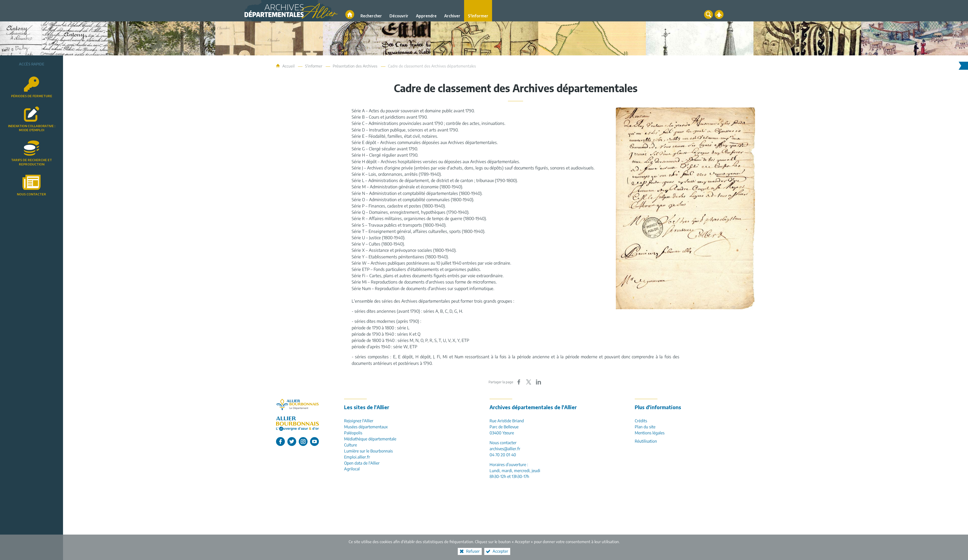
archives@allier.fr (505, 448)
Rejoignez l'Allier (358, 420)
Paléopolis (353, 432)
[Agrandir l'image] (685, 208)
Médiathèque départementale (370, 438)
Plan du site (645, 426)
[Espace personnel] (719, 14)
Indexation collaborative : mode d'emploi (31, 128)
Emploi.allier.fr (357, 457)
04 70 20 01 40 (503, 454)
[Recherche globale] (708, 14)
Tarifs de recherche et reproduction (31, 162)
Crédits (641, 420)
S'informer (313, 65)
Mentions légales (649, 432)
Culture (350, 444)
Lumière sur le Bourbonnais (368, 450)
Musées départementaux (366, 426)
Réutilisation (646, 441)
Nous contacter (31, 194)
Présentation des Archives (355, 65)
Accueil (288, 65)
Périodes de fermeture (31, 96)
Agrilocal (352, 468)
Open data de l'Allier (362, 463)
